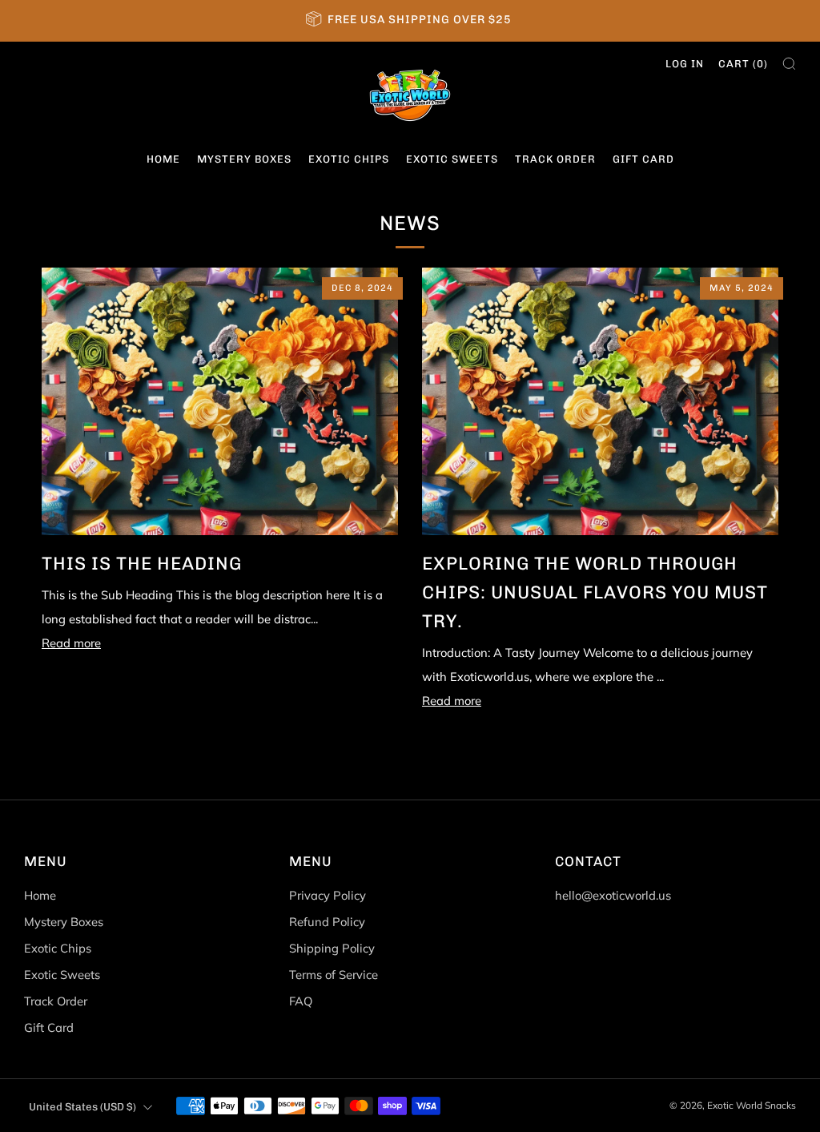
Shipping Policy (332, 948)
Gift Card (643, 159)
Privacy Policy (327, 895)
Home (163, 159)
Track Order (555, 159)
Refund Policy (327, 921)
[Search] (789, 63)
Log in (684, 64)
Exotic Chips (348, 159)
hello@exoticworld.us (613, 895)
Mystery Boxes (244, 159)
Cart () (743, 64)
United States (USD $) (82, 1106)
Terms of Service (333, 974)
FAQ (300, 1001)
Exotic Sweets (452, 159)
